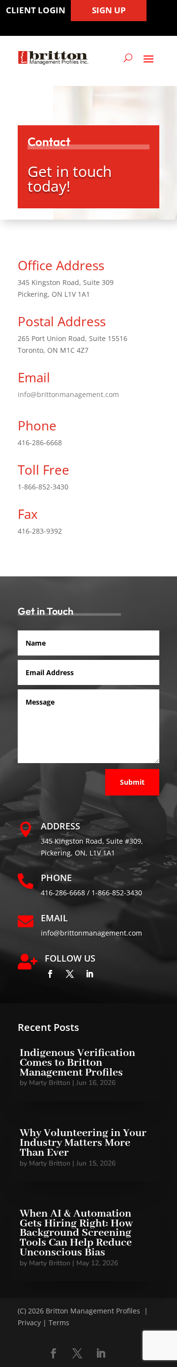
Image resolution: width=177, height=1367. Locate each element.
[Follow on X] (70, 974)
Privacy (29, 1322)
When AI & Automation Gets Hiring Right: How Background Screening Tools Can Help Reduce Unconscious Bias (76, 1233)
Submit (132, 782)
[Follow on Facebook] (50, 974)
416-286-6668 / (66, 892)
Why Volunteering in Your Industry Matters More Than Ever (83, 1143)
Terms (59, 1322)
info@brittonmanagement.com (68, 394)
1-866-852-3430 (116, 892)
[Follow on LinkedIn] (89, 974)
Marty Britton (49, 1082)
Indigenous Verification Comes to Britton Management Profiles (77, 1063)
